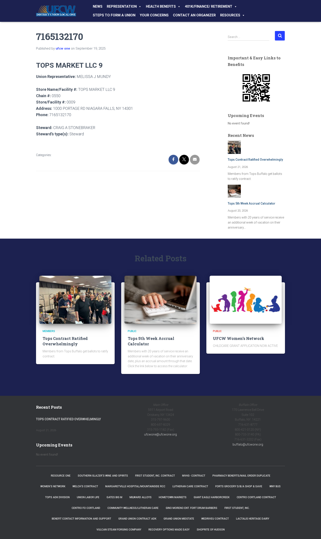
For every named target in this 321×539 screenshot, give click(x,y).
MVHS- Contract (193, 475)
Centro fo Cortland (86, 508)
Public (132, 331)
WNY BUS (275, 486)
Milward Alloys (140, 497)
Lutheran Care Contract (190, 486)
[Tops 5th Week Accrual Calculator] (160, 299)
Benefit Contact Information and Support (81, 518)
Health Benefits (161, 6)
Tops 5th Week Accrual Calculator (251, 203)
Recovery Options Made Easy (169, 529)
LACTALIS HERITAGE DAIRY (252, 518)
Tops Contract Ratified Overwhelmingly (255, 159)
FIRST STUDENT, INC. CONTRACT (155, 475)
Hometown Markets (172, 497)
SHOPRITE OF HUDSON (211, 529)
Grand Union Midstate (179, 518)
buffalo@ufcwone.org (248, 444)
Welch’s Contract (85, 486)
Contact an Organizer (194, 15)
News (97, 6)
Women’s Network (52, 486)
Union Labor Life (88, 497)
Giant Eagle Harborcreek (212, 497)
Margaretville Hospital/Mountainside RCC (135, 486)
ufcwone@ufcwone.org (160, 434)
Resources (230, 15)
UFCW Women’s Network (238, 338)
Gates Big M (114, 497)
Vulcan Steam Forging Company (119, 529)
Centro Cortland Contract (256, 497)
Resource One (61, 475)
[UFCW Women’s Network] (246, 299)
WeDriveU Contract (215, 518)
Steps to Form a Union (114, 15)
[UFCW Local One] (56, 10)
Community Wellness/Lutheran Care (133, 508)
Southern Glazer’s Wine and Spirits (103, 475)
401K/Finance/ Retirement (208, 6)
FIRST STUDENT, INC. (237, 508)
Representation (122, 6)
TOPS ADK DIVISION (57, 497)
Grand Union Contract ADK (137, 518)
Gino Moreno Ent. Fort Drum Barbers (191, 508)
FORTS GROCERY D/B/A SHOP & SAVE (238, 486)
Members (49, 331)
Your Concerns (154, 15)
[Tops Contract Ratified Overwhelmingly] (75, 299)
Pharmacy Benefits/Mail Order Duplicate (241, 475)
